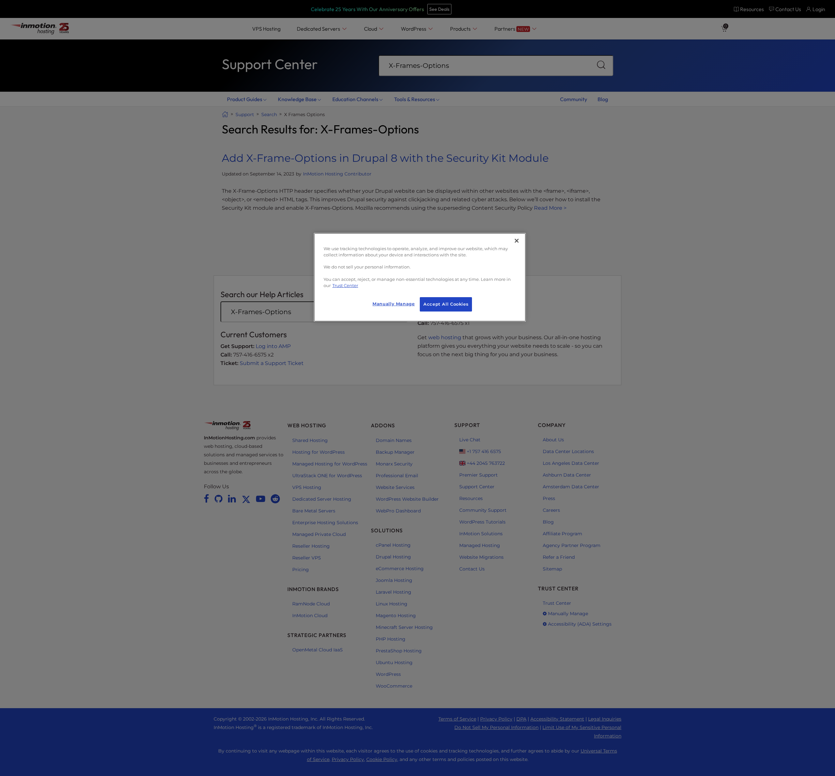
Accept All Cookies (445, 304)
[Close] (516, 241)
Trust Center (345, 285)
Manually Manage (393, 303)
